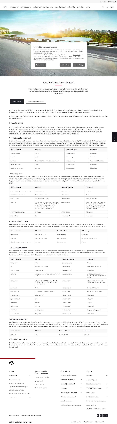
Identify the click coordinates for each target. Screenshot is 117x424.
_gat (56, 202)
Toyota (88, 7)
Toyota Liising (39, 384)
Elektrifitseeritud (60, 7)
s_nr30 (50, 202)
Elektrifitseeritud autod (16, 383)
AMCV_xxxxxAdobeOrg (45, 205)
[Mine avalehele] (5, 7)
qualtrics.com (14, 306)
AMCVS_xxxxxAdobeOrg (41, 207)
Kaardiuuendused (66, 401)
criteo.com (13, 310)
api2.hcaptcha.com (16, 164)
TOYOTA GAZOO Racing (94, 388)
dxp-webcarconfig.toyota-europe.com (21, 242)
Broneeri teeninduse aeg (69, 375)
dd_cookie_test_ (39, 191)
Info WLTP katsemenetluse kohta (19, 393)
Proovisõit (102, 2)
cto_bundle (45, 266)
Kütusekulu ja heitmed (16, 390)
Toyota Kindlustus (41, 388)
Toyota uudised (91, 405)
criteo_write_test (39, 270)
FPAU (36, 274)
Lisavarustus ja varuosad (69, 392)
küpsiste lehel (76, 56)
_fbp (36, 334)
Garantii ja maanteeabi (68, 384)
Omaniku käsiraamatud (68, 397)
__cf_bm (37, 153)
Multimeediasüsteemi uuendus (71, 405)
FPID (46, 202)
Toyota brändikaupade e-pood (96, 401)
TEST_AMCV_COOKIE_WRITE (50, 203)
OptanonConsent (53, 160)
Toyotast (89, 375)
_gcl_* (51, 274)
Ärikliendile (71, 7)
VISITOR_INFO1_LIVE (40, 234)
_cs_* (40, 274)
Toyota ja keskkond (92, 397)
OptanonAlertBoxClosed (42, 160)
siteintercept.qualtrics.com (18, 212)
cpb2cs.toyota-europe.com (18, 168)
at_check (44, 238)
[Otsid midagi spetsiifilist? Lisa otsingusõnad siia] (103, 6)
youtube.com (14, 281)
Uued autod (14, 7)
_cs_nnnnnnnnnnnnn (46, 208)
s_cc (40, 238)
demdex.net (14, 302)
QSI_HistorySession (40, 198)
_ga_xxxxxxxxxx (39, 202)
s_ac (37, 205)
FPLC (53, 205)
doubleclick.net (15, 215)
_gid (53, 202)
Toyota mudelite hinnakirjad (18, 386)
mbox (37, 238)
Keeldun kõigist (65, 65)
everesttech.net (15, 291)
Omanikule (80, 7)
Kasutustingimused (76, 421)
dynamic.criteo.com (16, 295)
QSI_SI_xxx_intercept (40, 194)
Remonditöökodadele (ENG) (96, 408)
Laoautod (39, 381)
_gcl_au (38, 275)
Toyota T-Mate (90, 392)
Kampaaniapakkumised (42, 377)
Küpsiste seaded (88, 421)
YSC (36, 263)
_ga (41, 203)
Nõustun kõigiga (79, 65)
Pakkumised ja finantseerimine (43, 7)
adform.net (14, 287)
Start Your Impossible (93, 384)
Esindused (113, 2)
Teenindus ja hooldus (68, 379)
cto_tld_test (38, 266)
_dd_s (47, 198)
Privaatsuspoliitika (100, 421)
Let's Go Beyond (91, 380)
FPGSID (37, 203)
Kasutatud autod (25, 7)
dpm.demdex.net (15, 299)
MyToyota (111, 7)
